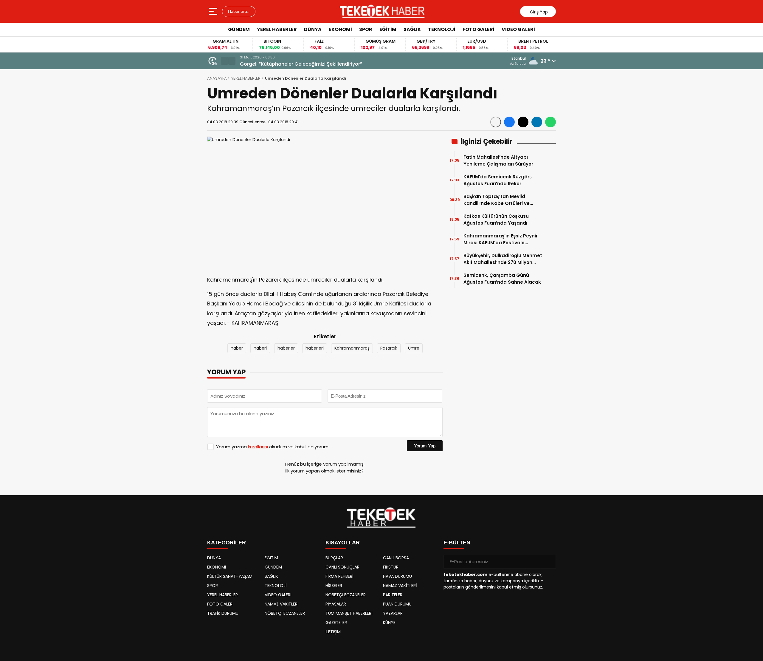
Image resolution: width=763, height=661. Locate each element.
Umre (413, 348)
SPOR (365, 29)
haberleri (314, 348)
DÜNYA (313, 29)
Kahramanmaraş (352, 348)
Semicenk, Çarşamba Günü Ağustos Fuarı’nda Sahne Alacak (502, 278)
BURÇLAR (334, 558)
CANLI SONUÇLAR (342, 567)
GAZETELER (336, 623)
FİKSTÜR (390, 567)
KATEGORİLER (226, 543)
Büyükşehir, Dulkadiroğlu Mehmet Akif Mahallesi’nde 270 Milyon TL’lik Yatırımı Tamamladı (502, 259)
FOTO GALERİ (478, 29)
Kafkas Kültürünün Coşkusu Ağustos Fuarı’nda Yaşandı (496, 219)
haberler (286, 348)
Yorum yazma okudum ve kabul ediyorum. (272, 447)
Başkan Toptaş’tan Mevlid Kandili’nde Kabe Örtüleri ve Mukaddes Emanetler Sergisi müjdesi (497, 200)
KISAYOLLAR (342, 543)
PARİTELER (392, 595)
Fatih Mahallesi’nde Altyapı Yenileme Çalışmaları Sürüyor (498, 160)
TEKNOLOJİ (441, 29)
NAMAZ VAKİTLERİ (281, 604)
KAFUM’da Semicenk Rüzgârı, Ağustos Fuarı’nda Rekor (497, 180)
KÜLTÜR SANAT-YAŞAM (229, 576)
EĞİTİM (387, 29)
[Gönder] (549, 562)
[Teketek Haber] (382, 11)
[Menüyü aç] (214, 11)
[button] (224, 61)
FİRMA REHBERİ (339, 576)
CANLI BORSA (396, 558)
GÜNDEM (239, 29)
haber (237, 348)
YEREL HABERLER (277, 29)
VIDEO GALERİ (518, 29)
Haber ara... (239, 11)
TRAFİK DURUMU (222, 613)
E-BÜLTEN (456, 543)
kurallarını (258, 447)
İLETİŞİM (333, 632)
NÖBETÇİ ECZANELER (285, 613)
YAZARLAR (393, 613)
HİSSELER (333, 586)
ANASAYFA (217, 78)
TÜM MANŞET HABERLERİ (348, 613)
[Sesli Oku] (495, 122)
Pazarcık (388, 348)
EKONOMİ (340, 29)
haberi (260, 348)
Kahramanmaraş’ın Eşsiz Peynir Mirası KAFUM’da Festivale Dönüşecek (500, 239)
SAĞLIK (412, 29)
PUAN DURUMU (397, 604)
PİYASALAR (335, 604)
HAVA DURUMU (397, 576)
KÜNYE (389, 623)
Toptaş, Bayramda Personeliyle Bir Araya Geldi (296, 64)
